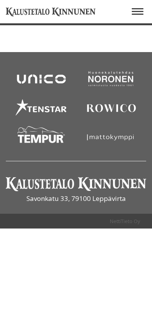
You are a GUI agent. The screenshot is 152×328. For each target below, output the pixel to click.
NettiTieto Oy (125, 221)
